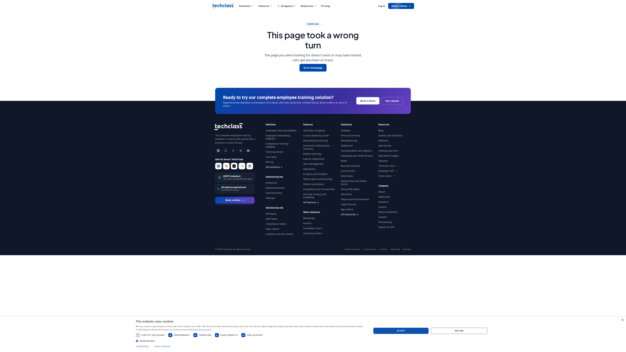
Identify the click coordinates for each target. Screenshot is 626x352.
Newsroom (384, 196)
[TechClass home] (223, 6)
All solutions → (274, 167)
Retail (344, 160)
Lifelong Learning (388, 150)
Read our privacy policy (200, 329)
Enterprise (271, 182)
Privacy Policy (369, 249)
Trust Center (385, 175)
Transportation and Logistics (356, 150)
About (381, 191)
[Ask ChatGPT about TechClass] (218, 166)
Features (263, 5)
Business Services (350, 165)
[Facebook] (233, 151)
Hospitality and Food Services (357, 155)
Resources (307, 5)
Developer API (386, 170)
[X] (226, 151)
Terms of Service (352, 249)
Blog (380, 130)
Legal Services (348, 204)
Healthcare (347, 145)
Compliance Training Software (277, 145)
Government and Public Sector (354, 182)
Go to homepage (313, 67)
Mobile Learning (312, 153)
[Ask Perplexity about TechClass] (249, 166)
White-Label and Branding (317, 179)
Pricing (325, 5)
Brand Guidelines (387, 211)
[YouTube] (248, 151)
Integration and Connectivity (319, 189)
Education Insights (388, 155)
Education (346, 194)
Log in (381, 5)
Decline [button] (459, 330)
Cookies (383, 249)
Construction (348, 170)
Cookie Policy (142, 346)
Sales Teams (272, 228)
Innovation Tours (312, 228)
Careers (382, 206)
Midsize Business (275, 187)
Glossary (383, 160)
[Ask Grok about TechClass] (234, 166)
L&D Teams (272, 218)
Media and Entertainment (355, 199)
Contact (382, 217)
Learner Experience (313, 158)
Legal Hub (395, 249)
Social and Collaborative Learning (316, 147)
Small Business (274, 192)
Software (345, 130)
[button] (250, 341)
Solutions (244, 5)
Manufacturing (349, 140)
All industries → (349, 214)
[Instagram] (241, 151)
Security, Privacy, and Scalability (314, 196)
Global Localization (313, 184)
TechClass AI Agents (314, 130)
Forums (307, 223)
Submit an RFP (386, 227)
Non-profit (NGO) (350, 189)
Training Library (274, 151)
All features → (311, 202)
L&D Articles (385, 145)
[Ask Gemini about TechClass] (242, 166)
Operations (309, 168)
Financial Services (350, 135)
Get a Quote (392, 100)
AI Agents (287, 5)
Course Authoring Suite (316, 135)
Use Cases (271, 156)
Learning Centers (312, 233)
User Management (313, 163)
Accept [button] (401, 330)
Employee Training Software (281, 130)
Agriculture (347, 209)
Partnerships (385, 222)
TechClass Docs (387, 165)
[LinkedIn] (218, 151)
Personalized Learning (315, 140)
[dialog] (313, 334)
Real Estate (347, 175)
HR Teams (271, 213)
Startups (270, 197)
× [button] (622, 320)
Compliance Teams (276, 223)
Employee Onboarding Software (278, 137)
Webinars (383, 140)
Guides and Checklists (390, 135)
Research (383, 201)
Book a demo (399, 5)
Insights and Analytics (315, 174)
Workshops (309, 218)
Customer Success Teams (279, 233)
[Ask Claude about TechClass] (226, 166)
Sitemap (407, 249)
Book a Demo (367, 100)
